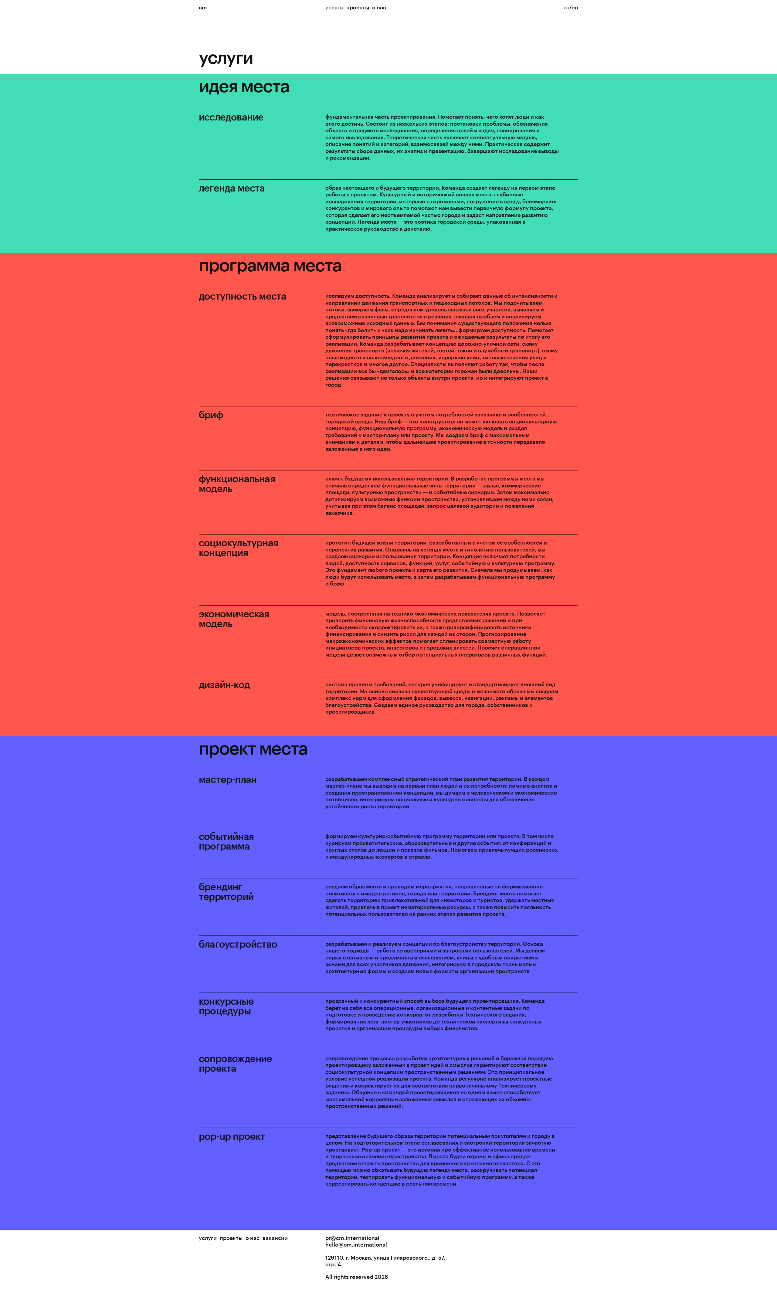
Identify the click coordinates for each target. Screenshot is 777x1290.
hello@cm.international (356, 1244)
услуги (208, 1237)
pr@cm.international (352, 1237)
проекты (357, 7)
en (575, 7)
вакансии (275, 1237)
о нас (379, 7)
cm (203, 7)
